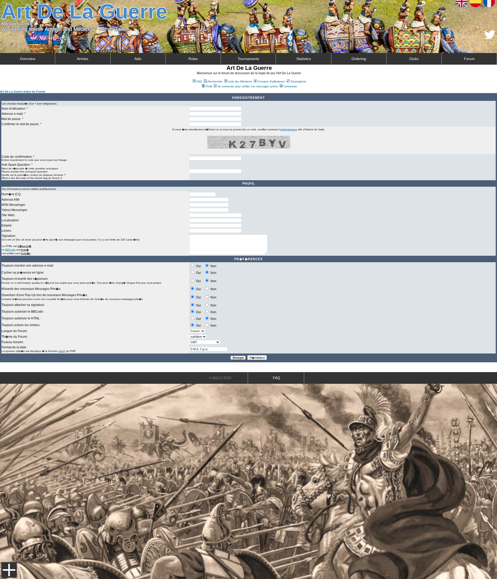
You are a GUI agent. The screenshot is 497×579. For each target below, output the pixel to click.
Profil (209, 86)
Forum (469, 59)
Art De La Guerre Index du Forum (22, 91)
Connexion (290, 86)
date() (62, 351)
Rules (193, 59)
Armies (82, 59)
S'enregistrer (298, 81)
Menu (9, 570)
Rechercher (215, 81)
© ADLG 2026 (220, 378)
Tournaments (248, 59)
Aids (137, 59)
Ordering (359, 59)
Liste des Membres (240, 81)
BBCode (10, 249)
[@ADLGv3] (490, 37)
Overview (27, 59)
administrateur (288, 129)
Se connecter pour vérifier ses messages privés (247, 86)
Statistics (303, 59)
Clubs (414, 59)
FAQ (199, 81)
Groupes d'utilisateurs (271, 81)
